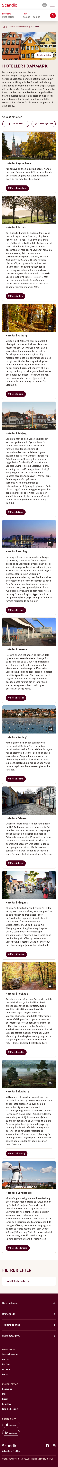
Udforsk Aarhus (15, 296)
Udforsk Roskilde (16, 1052)
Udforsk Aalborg (15, 394)
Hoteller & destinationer (18, 27)
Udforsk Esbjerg (15, 512)
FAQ (4, 1394)
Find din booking (10, 1409)
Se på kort (18, 124)
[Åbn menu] (52, 5)
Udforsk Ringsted (16, 954)
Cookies (16, 1451)
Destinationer (10, 1303)
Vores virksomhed (10, 1354)
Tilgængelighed (11, 1324)
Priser (5, 1399)
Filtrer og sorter (45, 124)
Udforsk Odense (15, 863)
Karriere (6, 1364)
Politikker (6, 1404)
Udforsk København (17, 188)
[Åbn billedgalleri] (29, 146)
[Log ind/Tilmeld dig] (44, 5)
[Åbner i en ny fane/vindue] (11, 1427)
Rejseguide (8, 1314)
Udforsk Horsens (16, 698)
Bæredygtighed (11, 1335)
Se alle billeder (44, 55)
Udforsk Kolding (15, 779)
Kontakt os (7, 1389)
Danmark (35, 27)
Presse (5, 1359)
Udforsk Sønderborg (17, 1248)
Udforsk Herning (16, 610)
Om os (5, 1374)
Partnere (6, 1369)
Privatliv (6, 1451)
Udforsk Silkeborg (16, 1153)
